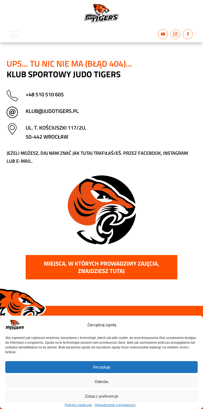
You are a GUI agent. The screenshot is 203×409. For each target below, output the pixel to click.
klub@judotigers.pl (52, 111)
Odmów (101, 381)
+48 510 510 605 (45, 94)
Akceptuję (101, 367)
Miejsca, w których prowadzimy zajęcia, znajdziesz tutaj (101, 267)
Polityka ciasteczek (78, 405)
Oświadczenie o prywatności (115, 405)
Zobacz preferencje (101, 396)
